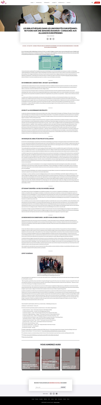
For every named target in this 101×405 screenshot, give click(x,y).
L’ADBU (32, 2)
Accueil (24, 45)
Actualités (29, 45)
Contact (68, 2)
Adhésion (45, 399)
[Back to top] (99, 401)
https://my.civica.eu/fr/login (28, 336)
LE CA (49, 399)
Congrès (54, 2)
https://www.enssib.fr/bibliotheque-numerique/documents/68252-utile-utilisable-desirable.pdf (41, 334)
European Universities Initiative (71, 75)
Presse (68, 399)
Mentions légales (57, 402)
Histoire (64, 399)
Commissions (39, 2)
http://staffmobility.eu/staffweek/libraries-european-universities (54, 330)
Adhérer (97, 2)
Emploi (56, 399)
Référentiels (61, 2)
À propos (36, 399)
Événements (46, 2)
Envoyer (63, 387)
